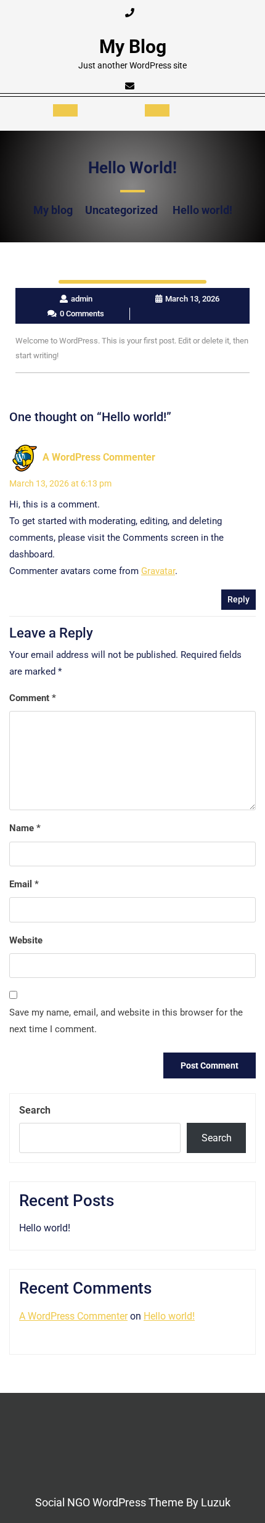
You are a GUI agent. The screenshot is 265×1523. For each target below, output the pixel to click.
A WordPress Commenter (99, 457)
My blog (132, 46)
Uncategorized (121, 209)
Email (24, 884)
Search (35, 1110)
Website (26, 940)
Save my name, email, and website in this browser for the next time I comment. (126, 1021)
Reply (238, 599)
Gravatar (158, 571)
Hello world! (44, 1228)
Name (25, 828)
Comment (32, 698)
